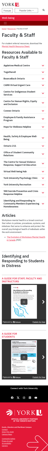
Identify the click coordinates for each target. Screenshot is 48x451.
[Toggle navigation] (5, 23)
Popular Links (25, 10)
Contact (5, 429)
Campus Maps (7, 434)
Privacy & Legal (7, 441)
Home (4, 29)
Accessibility (6, 443)
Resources (12, 29)
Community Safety (8, 439)
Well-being (8, 18)
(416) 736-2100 (8, 432)
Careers (5, 446)
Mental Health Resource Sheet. (16, 46)
